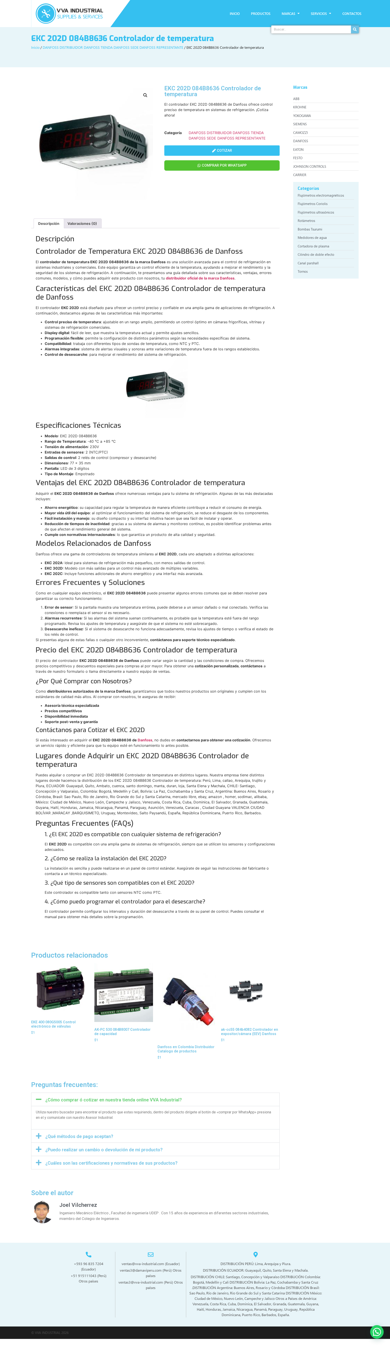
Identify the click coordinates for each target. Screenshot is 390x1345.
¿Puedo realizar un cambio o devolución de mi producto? (103, 1149)
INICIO (235, 13)
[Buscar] (355, 29)
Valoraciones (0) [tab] (82, 223)
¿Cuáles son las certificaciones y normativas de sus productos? (111, 1163)
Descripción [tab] (48, 223)
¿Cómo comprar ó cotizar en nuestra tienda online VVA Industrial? (113, 1100)
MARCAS (288, 13)
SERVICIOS (319, 13)
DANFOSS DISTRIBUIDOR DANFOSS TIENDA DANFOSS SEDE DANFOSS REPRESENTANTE (113, 47)
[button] (145, 95)
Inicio (35, 47)
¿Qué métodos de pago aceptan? (79, 1136)
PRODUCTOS (260, 13)
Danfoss (145, 740)
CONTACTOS (351, 13)
